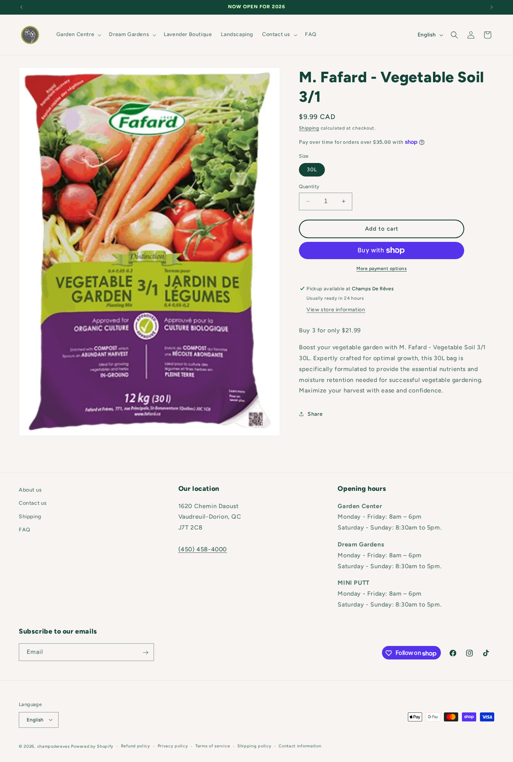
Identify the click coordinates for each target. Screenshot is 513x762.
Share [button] (315, 414)
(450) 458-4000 (202, 548)
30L (312, 169)
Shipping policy (254, 745)
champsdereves (53, 746)
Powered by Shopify (92, 746)
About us (30, 490)
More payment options (381, 268)
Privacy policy (173, 745)
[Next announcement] (491, 7)
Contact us (33, 503)
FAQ (24, 529)
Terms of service (212, 745)
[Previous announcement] (21, 7)
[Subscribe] (145, 652)
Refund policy (135, 745)
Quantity (309, 186)
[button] (78, 34)
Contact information (300, 745)
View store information (335, 309)
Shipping (309, 128)
